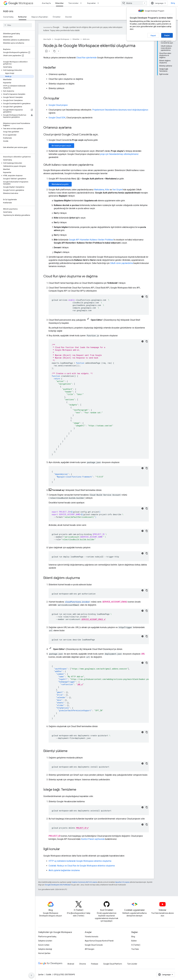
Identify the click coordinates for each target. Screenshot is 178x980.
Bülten (134, 941)
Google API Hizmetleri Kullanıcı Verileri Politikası (91, 239)
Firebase (94, 964)
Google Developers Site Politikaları (58, 885)
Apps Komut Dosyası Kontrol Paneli (99, 941)
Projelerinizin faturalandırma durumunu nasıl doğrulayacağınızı (120, 110)
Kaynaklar (91, 3)
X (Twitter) (135, 945)
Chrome (82, 964)
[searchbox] (17, 25)
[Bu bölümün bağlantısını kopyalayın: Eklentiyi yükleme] (70, 751)
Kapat (153, 35)
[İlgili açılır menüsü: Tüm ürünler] (82, 3)
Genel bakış (8, 17)
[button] (17, 70)
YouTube (135, 949)
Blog (133, 937)
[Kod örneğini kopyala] (147, 297)
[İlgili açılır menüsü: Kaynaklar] (99, 3)
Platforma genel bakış (47, 937)
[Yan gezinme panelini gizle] (31, 975)
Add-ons (8, 11)
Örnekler (57, 17)
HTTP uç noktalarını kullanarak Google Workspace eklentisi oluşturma (80, 861)
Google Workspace (61, 39)
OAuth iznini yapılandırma (121, 263)
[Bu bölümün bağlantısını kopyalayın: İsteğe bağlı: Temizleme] (78, 789)
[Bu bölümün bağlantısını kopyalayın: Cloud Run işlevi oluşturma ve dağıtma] (100, 276)
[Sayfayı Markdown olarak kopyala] (54, 51)
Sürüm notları (43, 945)
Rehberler (22, 17)
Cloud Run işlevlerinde (86, 57)
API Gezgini (89, 949)
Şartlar (41, 974)
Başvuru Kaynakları (40, 17)
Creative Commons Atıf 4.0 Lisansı (84, 882)
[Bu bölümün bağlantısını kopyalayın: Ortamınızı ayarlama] (74, 127)
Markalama (99, 189)
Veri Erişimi (117, 189)
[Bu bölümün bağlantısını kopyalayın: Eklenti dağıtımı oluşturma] (82, 578)
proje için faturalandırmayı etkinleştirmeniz (119, 154)
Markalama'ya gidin (60, 184)
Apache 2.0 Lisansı (122, 882)
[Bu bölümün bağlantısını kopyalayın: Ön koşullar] (62, 98)
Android (70, 964)
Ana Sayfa (46, 3)
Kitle (107, 189)
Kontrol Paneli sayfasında (93, 839)
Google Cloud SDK (57, 117)
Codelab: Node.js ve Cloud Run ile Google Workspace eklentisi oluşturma (82, 865)
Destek (68, 17)
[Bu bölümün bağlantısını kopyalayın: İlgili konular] (62, 849)
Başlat (167, 35)
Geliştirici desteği (45, 949)
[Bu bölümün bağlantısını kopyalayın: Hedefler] (58, 67)
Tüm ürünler (73, 3)
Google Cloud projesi (58, 105)
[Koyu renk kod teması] (142, 297)
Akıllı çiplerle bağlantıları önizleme (64, 870)
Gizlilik (48, 974)
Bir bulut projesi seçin (61, 145)
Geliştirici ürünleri (45, 941)
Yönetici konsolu (91, 937)
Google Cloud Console (94, 945)
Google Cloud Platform (112, 964)
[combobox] (134, 3)
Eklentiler (59, 3)
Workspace (26, 3)
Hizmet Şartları (44, 953)
